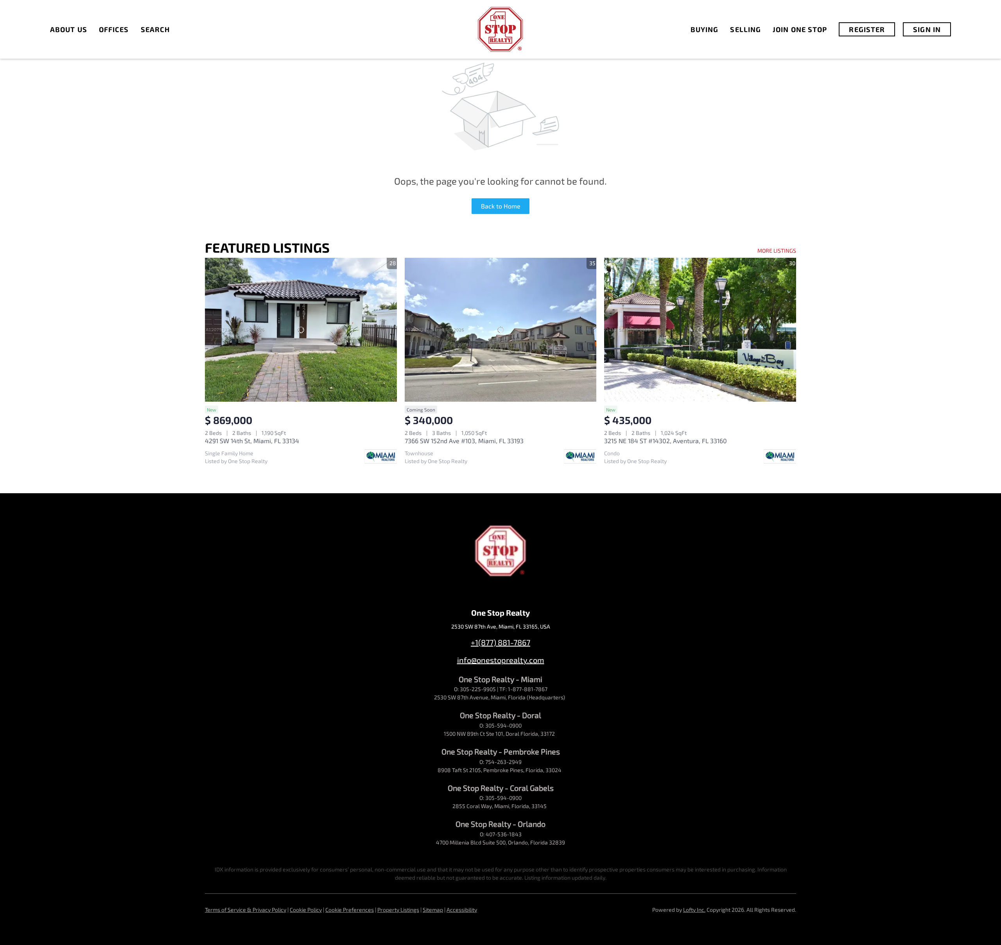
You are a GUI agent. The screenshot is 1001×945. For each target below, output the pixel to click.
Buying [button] (705, 29)
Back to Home (500, 206)
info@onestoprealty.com (500, 660)
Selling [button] (745, 29)
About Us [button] (68, 29)
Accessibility (462, 909)
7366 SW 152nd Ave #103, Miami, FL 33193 (464, 440)
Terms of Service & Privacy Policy (245, 909)
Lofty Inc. (694, 909)
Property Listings (398, 909)
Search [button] (155, 29)
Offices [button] (114, 29)
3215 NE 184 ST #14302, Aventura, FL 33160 (665, 440)
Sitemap (433, 909)
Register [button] (867, 29)
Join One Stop (800, 29)
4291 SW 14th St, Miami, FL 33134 (252, 440)
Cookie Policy (306, 909)
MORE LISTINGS (776, 250)
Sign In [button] (927, 29)
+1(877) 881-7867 (500, 642)
